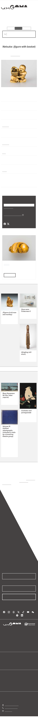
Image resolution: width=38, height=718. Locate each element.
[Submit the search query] (4, 34)
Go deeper (30, 21)
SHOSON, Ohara (26, 415)
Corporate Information (20, 717)
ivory (4, 153)
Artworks (7, 21)
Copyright (30, 715)
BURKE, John (7, 443)
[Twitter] (8, 224)
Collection (14, 14)
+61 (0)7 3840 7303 (11, 704)
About (22, 661)
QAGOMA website (8, 661)
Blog (21, 658)
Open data (5, 658)
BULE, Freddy (25, 357)
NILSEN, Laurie (26, 314)
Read (8, 275)
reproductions (30, 477)
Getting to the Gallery (12, 701)
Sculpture (5, 144)
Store (4, 663)
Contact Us (8, 706)
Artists (18, 21)
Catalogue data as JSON (12, 215)
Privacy (22, 715)
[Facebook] (5, 224)
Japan (4, 171)
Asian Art (5, 126)
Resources (26, 28)
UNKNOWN (15, 55)
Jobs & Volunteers (11, 715)
